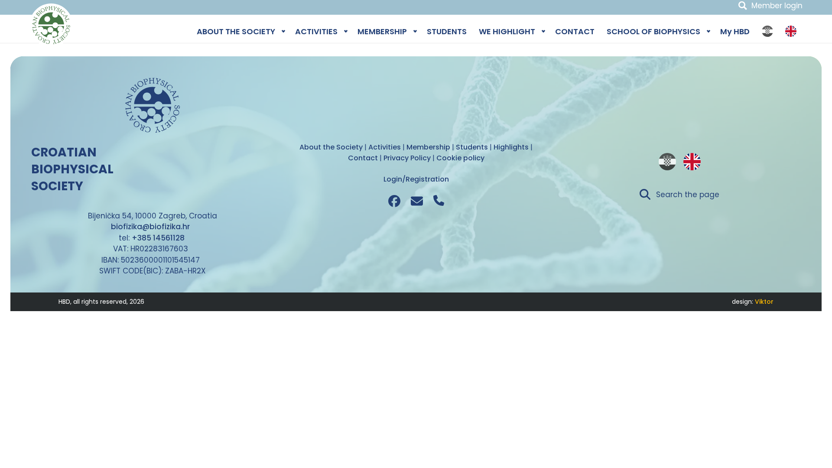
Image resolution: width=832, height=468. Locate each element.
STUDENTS (447, 31)
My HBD (735, 31)
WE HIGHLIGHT (507, 31)
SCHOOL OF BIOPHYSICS (653, 31)
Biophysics (51, 25)
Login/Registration (416, 179)
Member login (777, 5)
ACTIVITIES (316, 31)
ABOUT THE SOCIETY (236, 31)
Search (742, 5)
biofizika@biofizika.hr (150, 226)
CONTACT (575, 31)
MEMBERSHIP (382, 31)
